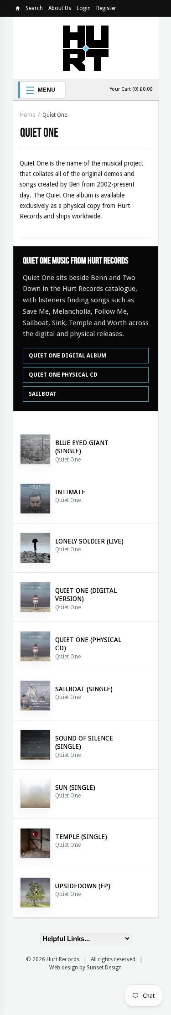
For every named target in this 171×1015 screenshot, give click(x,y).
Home (18, 10)
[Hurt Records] (86, 47)
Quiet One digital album (67, 355)
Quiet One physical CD (63, 375)
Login (84, 8)
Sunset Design (104, 967)
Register (106, 8)
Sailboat (43, 394)
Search (34, 8)
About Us (59, 8)
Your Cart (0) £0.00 (131, 89)
